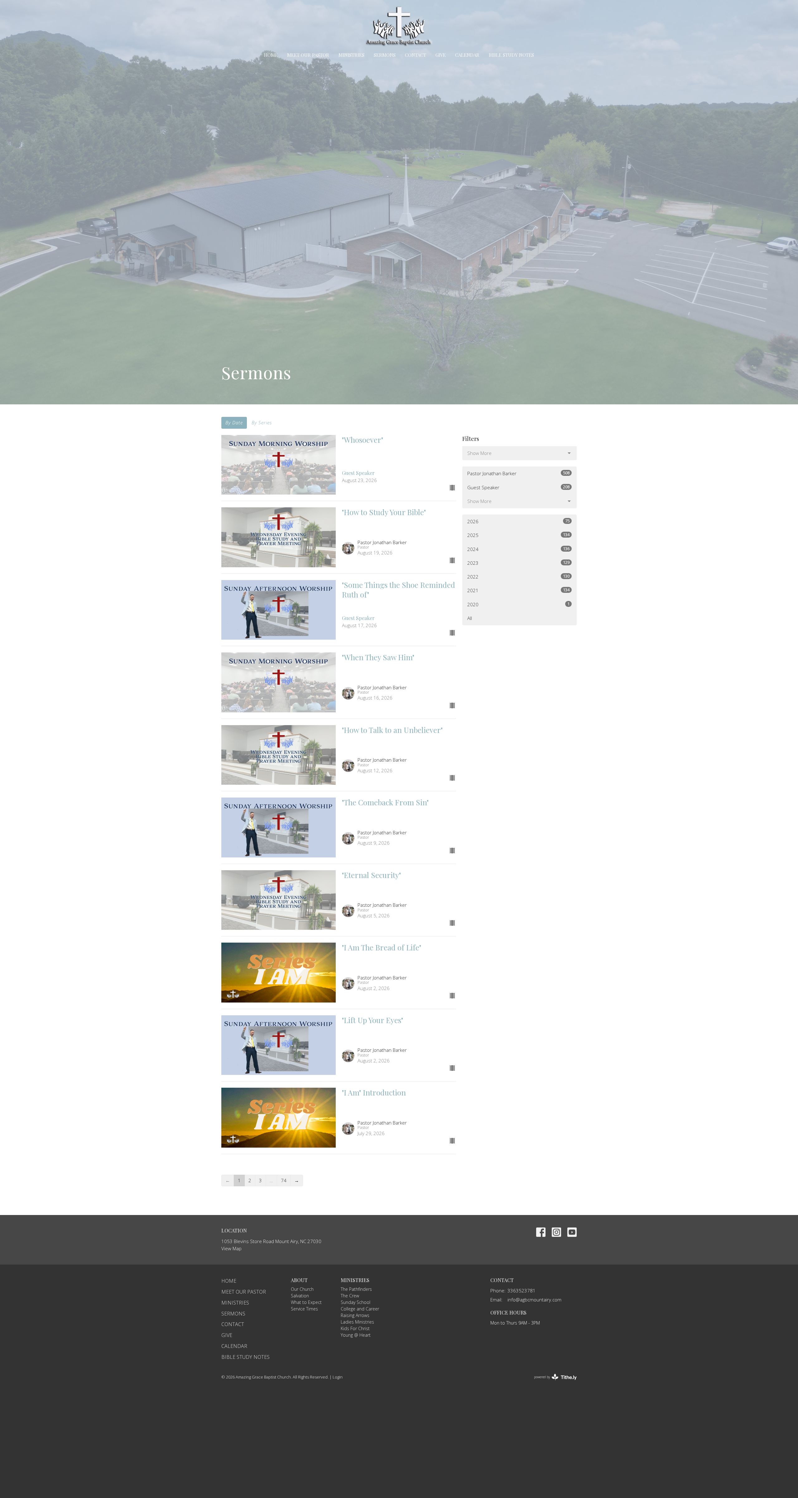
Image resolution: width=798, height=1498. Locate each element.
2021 (518, 590)
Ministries (351, 55)
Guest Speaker (518, 487)
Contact (415, 55)
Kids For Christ (355, 1328)
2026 (518, 521)
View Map (231, 1248)
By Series (262, 422)
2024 (518, 549)
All (469, 618)
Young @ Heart (356, 1335)
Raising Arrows (355, 1315)
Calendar (467, 55)
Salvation (300, 1296)
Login (338, 1377)
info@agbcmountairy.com (534, 1299)
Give (440, 55)
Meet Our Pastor (308, 55)
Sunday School (355, 1302)
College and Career (360, 1309)
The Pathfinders (356, 1289)
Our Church (302, 1289)
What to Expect (306, 1302)
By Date (234, 422)
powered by (552, 1382)
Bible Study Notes (511, 55)
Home (271, 55)
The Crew (350, 1296)
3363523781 (521, 1290)
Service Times (304, 1309)
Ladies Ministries (357, 1322)
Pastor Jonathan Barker (518, 473)
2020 (518, 604)
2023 (518, 562)
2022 (518, 576)
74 (283, 1180)
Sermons (385, 55)
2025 (518, 535)
